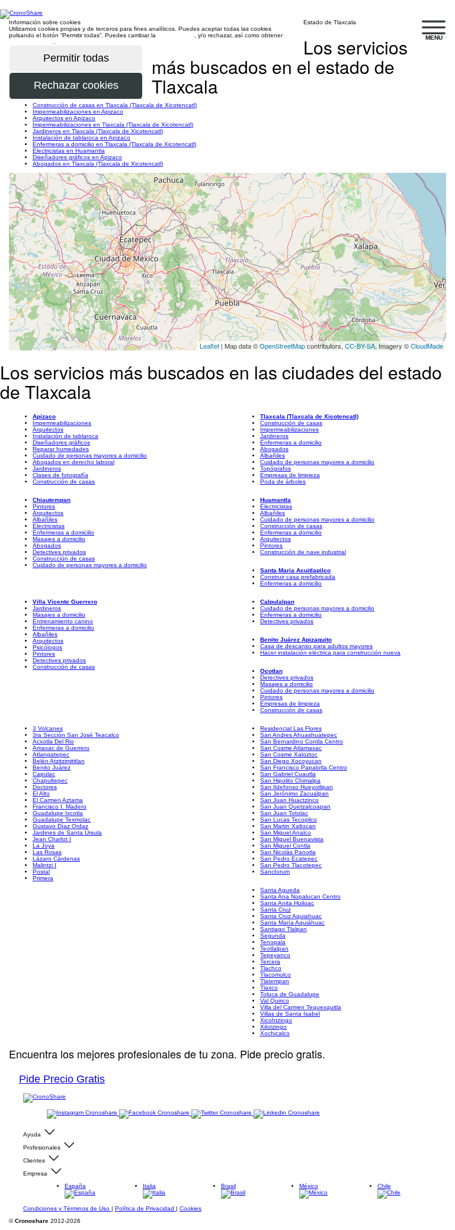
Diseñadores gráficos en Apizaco (77, 157)
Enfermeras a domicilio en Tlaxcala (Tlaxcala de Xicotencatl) (114, 144)
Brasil (228, 1186)
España (75, 1186)
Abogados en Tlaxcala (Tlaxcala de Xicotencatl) (98, 163)
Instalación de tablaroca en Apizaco (81, 137)
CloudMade (427, 345)
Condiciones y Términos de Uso (67, 1208)
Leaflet (209, 345)
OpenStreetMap (282, 345)
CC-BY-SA (360, 345)
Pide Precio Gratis (62, 1079)
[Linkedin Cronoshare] (287, 1113)
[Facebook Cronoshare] (155, 1113)
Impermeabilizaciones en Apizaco (78, 111)
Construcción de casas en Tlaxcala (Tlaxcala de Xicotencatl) (115, 105)
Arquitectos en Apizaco (64, 118)
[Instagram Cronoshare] (83, 1113)
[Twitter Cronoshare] (222, 1113)
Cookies (190, 1208)
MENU (434, 37)
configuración (176, 35)
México (308, 1186)
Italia (149, 1186)
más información (31, 41)
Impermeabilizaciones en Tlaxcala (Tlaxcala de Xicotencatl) (113, 124)
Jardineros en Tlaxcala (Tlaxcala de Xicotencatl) (98, 131)
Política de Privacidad (145, 1208)
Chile (384, 1186)
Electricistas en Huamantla (69, 150)
